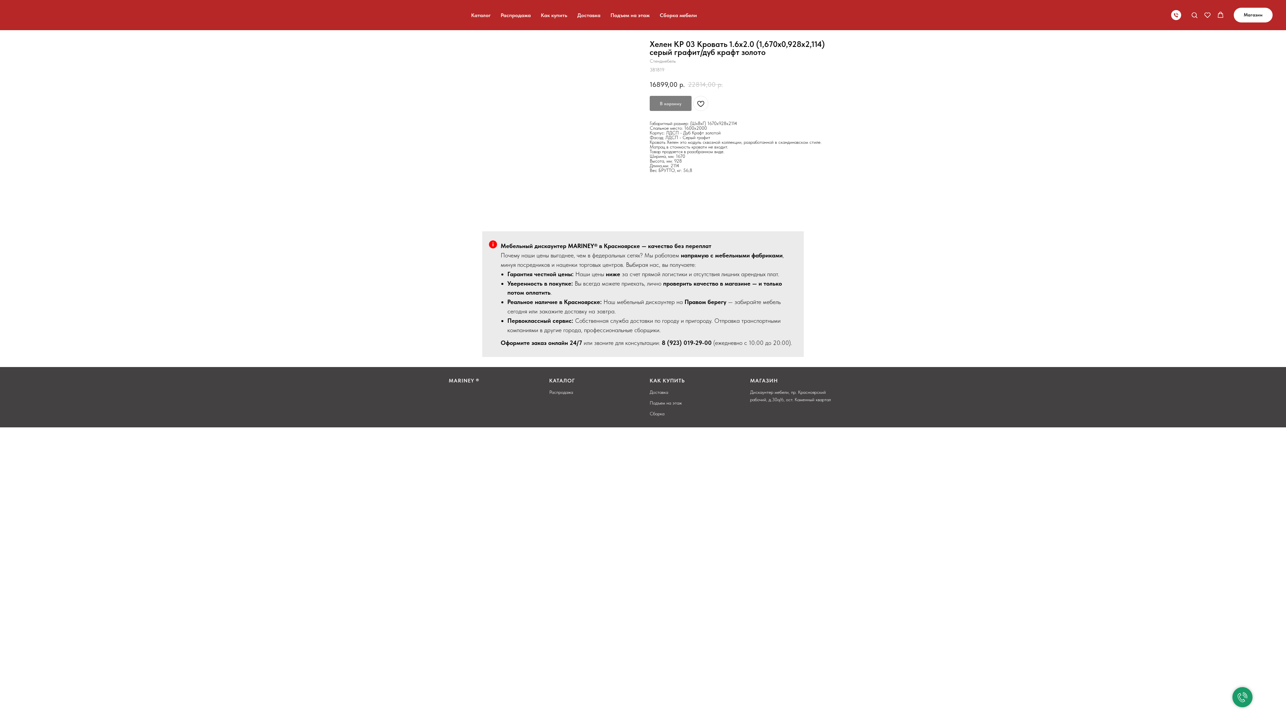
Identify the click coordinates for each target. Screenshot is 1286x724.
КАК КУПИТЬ (667, 380)
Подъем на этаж (630, 15)
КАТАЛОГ (562, 380)
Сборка (657, 413)
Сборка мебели (678, 15)
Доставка (588, 15)
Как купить (554, 15)
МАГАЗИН (764, 380)
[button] (1194, 15)
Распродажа (516, 15)
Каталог (481, 15)
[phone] (1176, 15)
